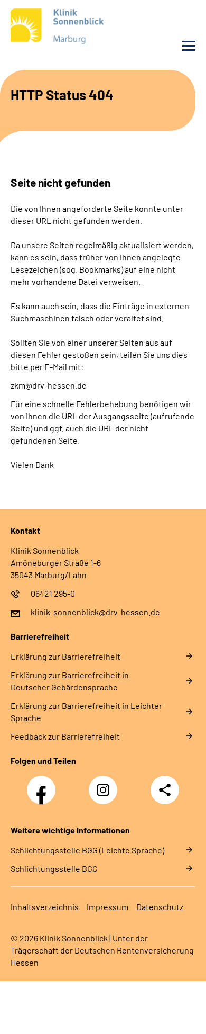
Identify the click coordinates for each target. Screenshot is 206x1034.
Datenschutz (159, 907)
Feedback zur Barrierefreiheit (65, 736)
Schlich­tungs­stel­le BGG (54, 869)
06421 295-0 (53, 593)
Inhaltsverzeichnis (45, 907)
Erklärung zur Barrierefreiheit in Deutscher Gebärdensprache (70, 681)
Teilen (165, 790)
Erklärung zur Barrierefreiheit (65, 656)
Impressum (107, 907)
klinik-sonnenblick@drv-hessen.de (95, 612)
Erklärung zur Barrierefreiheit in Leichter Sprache (86, 711)
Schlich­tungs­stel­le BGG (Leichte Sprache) (87, 850)
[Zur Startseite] (54, 28)
